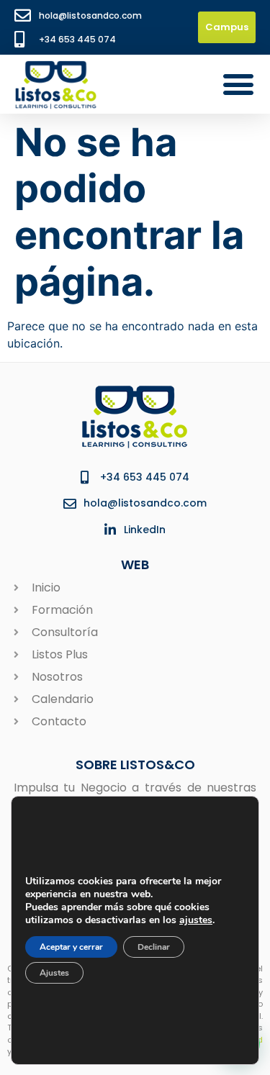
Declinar (154, 946)
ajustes (195, 919)
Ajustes (54, 972)
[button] (238, 84)
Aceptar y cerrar (71, 946)
